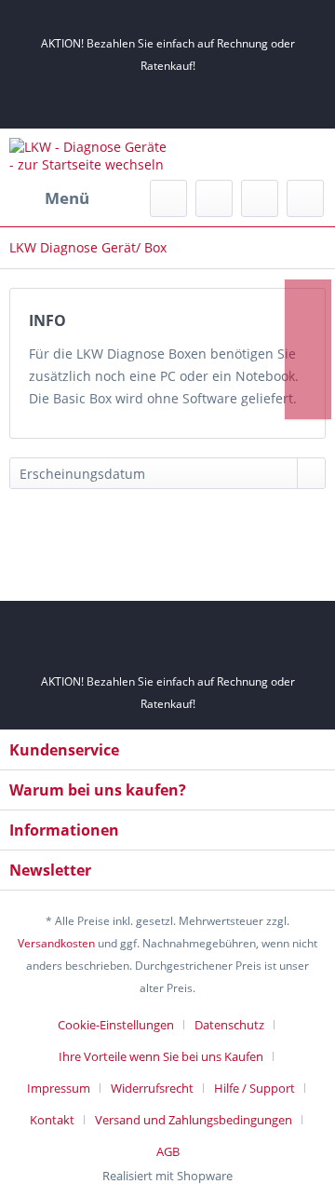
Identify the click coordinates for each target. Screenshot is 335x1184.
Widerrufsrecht (152, 1088)
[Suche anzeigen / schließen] (168, 198)
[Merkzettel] (214, 198)
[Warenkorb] (305, 198)
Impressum (58, 1088)
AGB (168, 1151)
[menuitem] (49, 198)
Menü (67, 198)
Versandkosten (56, 943)
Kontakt (52, 1119)
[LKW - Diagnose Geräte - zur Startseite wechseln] (88, 154)
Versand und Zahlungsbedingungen (193, 1119)
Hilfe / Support (254, 1088)
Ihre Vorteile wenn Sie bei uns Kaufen (161, 1056)
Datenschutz (229, 1024)
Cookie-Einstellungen (116, 1024)
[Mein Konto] (259, 198)
